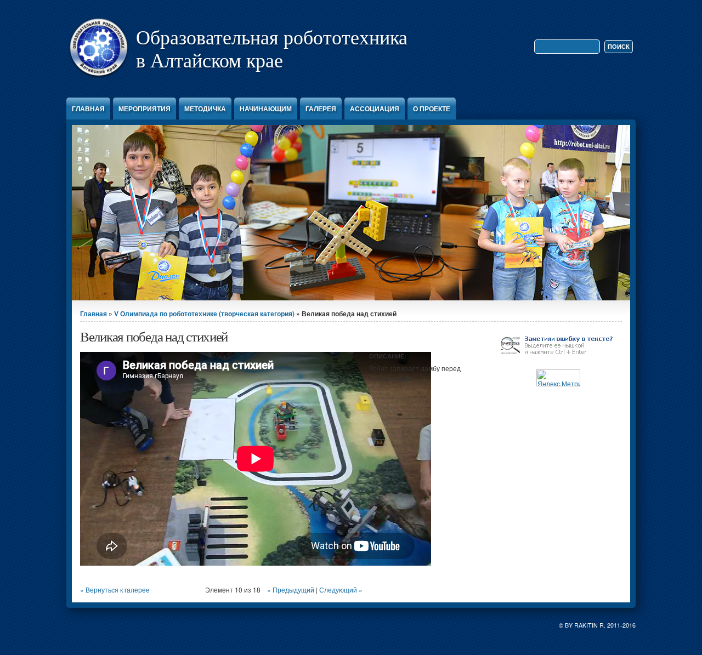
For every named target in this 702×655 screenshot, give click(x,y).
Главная (88, 108)
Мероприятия (144, 108)
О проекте (431, 108)
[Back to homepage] (98, 78)
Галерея (320, 108)
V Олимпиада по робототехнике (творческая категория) (204, 313)
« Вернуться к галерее (115, 589)
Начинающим (266, 108)
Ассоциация (374, 108)
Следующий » (341, 589)
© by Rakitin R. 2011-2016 (597, 625)
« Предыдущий (290, 589)
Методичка (205, 108)
